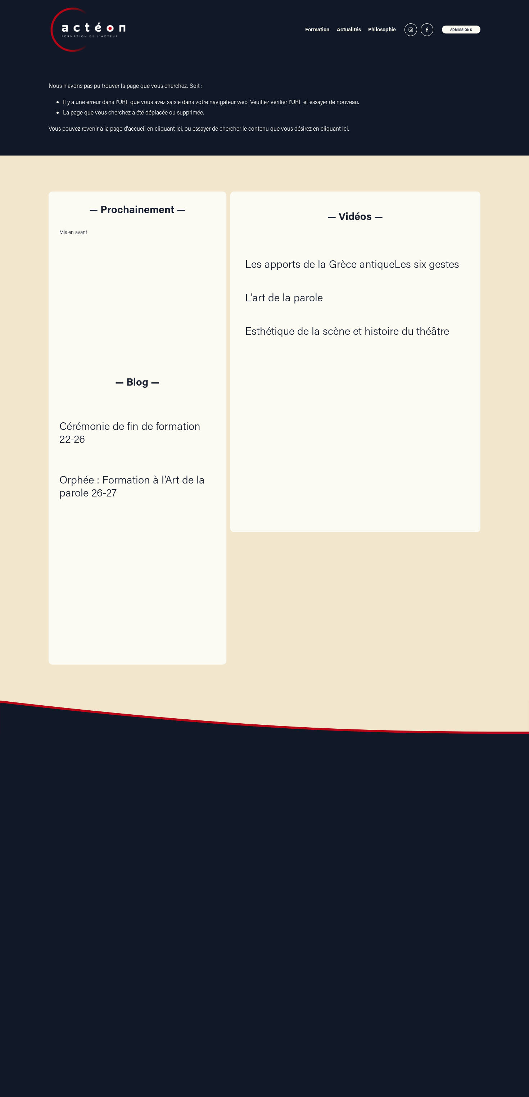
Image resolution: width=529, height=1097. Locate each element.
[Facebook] (427, 29)
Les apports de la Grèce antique (319, 264)
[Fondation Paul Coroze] (304, 904)
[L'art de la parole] (284, 283)
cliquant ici (168, 128)
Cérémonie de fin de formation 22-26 (129, 432)
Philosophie (382, 29)
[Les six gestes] (426, 249)
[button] (203, 232)
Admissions (461, 30)
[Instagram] (410, 29)
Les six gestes (426, 264)
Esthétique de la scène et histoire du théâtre (347, 331)
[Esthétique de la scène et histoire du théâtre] (347, 316)
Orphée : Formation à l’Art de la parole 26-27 (132, 485)
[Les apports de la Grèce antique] (319, 249)
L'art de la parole (284, 297)
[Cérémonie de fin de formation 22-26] (137, 404)
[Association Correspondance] (143, 904)
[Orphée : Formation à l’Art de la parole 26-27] (137, 457)
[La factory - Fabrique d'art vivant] (224, 904)
